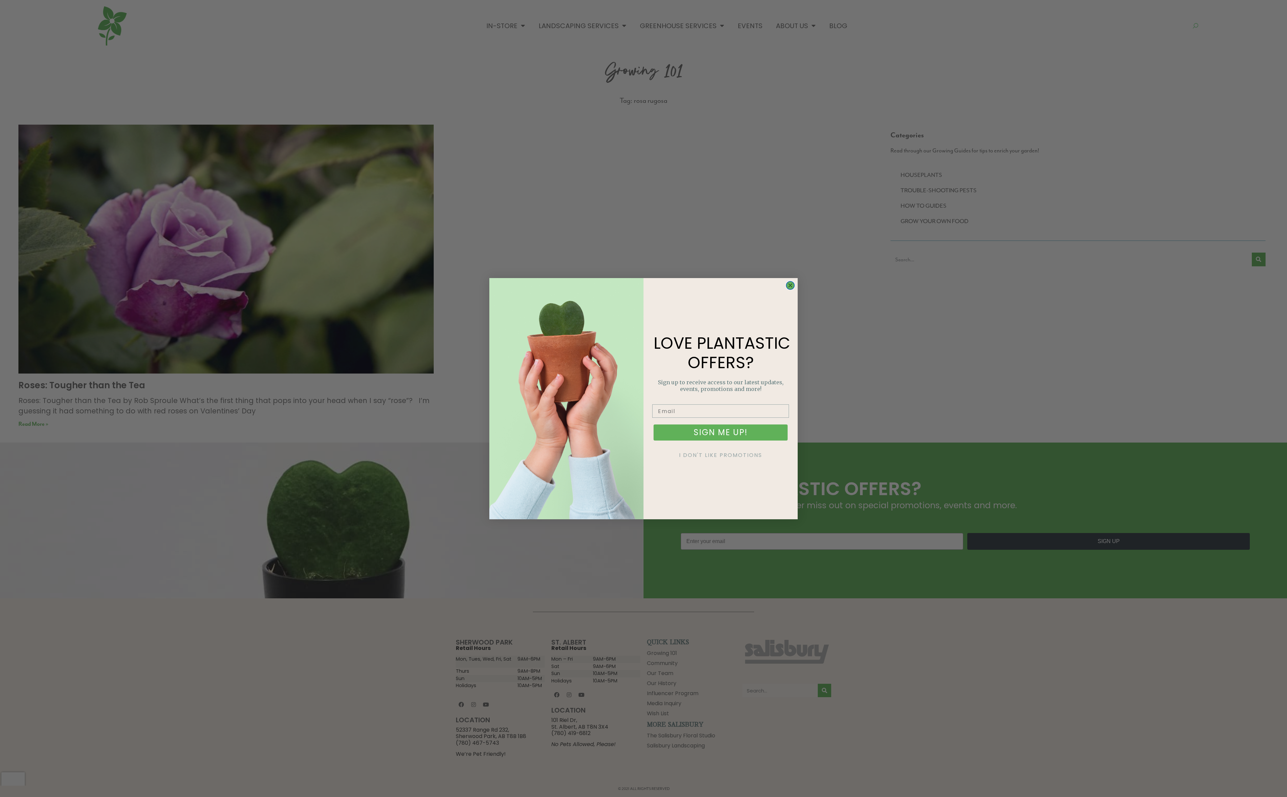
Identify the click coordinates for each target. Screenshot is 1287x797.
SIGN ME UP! (721, 432)
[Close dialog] (790, 285)
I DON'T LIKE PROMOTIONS (720, 455)
